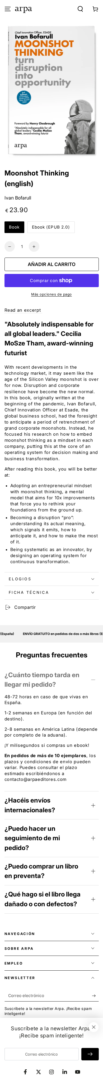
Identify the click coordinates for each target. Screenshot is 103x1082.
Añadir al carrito (52, 264)
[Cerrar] (93, 1027)
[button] (80, 9)
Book (14, 227)
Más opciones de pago (51, 294)
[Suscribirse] (95, 995)
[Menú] (7, 9)
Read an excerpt (23, 310)
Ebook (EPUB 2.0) (51, 227)
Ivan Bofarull (17, 198)
